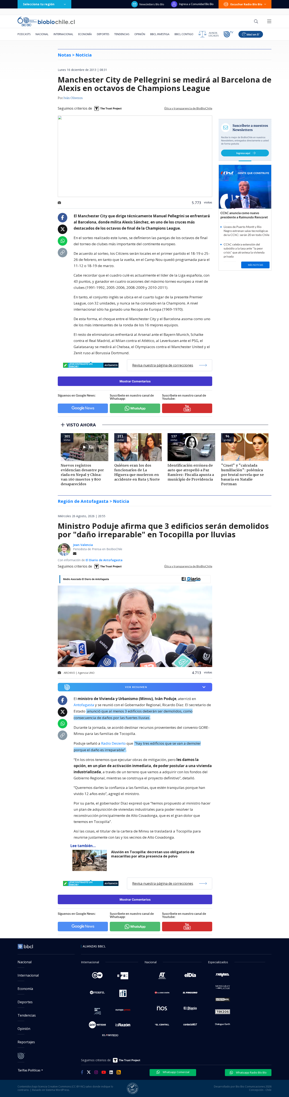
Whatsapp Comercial (175, 1072)
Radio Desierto (113, 743)
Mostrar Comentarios (135, 381)
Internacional (63, 34)
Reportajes (26, 1042)
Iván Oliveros (73, 98)
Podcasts (24, 34)
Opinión (139, 34)
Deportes (103, 34)
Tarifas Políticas (29, 1070)
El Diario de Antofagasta (104, 560)
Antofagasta (84, 704)
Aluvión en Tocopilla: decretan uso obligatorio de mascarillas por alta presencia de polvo (152, 854)
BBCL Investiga (159, 34)
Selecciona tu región (38, 4)
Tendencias (121, 34)
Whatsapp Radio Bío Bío (251, 1072)
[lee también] (90, 860)
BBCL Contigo (184, 34)
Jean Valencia (83, 545)
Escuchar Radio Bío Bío (246, 4)
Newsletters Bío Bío (151, 4)
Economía (85, 34)
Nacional (42, 34)
